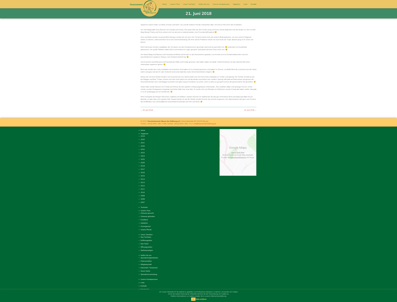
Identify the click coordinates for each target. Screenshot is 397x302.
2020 (143, 139)
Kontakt (253, 4)
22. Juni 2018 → (250, 110)
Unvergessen (146, 226)
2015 (143, 176)
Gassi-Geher (145, 271)
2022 (143, 149)
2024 (143, 156)
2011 (143, 189)
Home (164, 4)
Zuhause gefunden (148, 216)
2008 (143, 199)
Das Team (144, 244)
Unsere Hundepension (221, 4)
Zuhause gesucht (147, 213)
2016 (143, 172)
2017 (143, 169)
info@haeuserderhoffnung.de (205, 124)
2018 (143, 166)
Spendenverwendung (149, 274)
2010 (143, 192)
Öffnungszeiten (146, 247)
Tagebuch (236, 4)
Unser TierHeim (189, 4)
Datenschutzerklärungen (238, 157)
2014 (143, 179)
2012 (143, 186)
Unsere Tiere (175, 4)
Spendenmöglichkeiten (149, 258)
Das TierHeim (146, 237)
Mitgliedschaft (146, 264)
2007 (143, 202)
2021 (143, 143)
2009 (143, 196)
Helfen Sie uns (203, 4)
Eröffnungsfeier (146, 240)
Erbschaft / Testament (149, 268)
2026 (143, 146)
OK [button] (193, 299)
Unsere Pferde (146, 230)
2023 (143, 153)
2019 (143, 136)
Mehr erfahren (201, 299)
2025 (143, 159)
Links (245, 4)
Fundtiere (144, 220)
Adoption (144, 223)
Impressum (145, 289)
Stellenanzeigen (147, 250)
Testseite (144, 207)
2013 (143, 182)
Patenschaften (146, 261)
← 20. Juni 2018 (147, 110)
